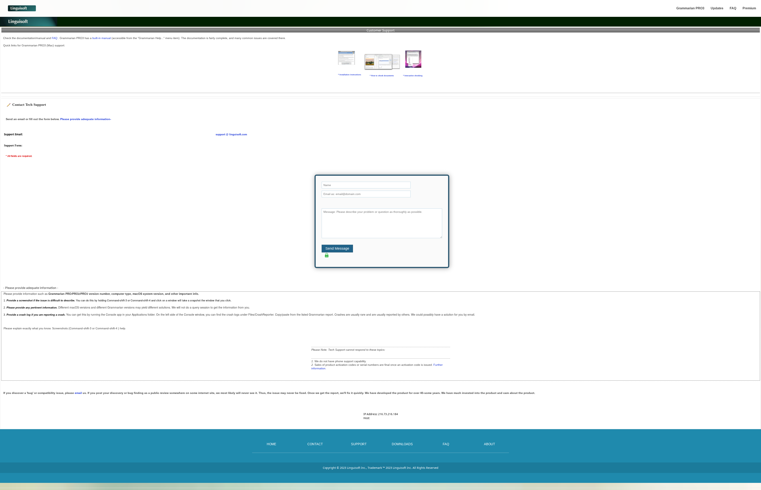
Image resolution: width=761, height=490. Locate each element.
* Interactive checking (413, 76)
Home (271, 444)
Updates (717, 8)
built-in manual (102, 38)
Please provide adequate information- (85, 119)
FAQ (733, 8)
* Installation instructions (349, 75)
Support (359, 444)
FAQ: (55, 38)
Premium (749, 8)
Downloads (402, 444)
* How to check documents (382, 76)
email (78, 392)
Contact (315, 444)
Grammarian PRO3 (690, 8)
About (489, 444)
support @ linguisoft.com (231, 134)
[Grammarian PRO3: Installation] (346, 57)
